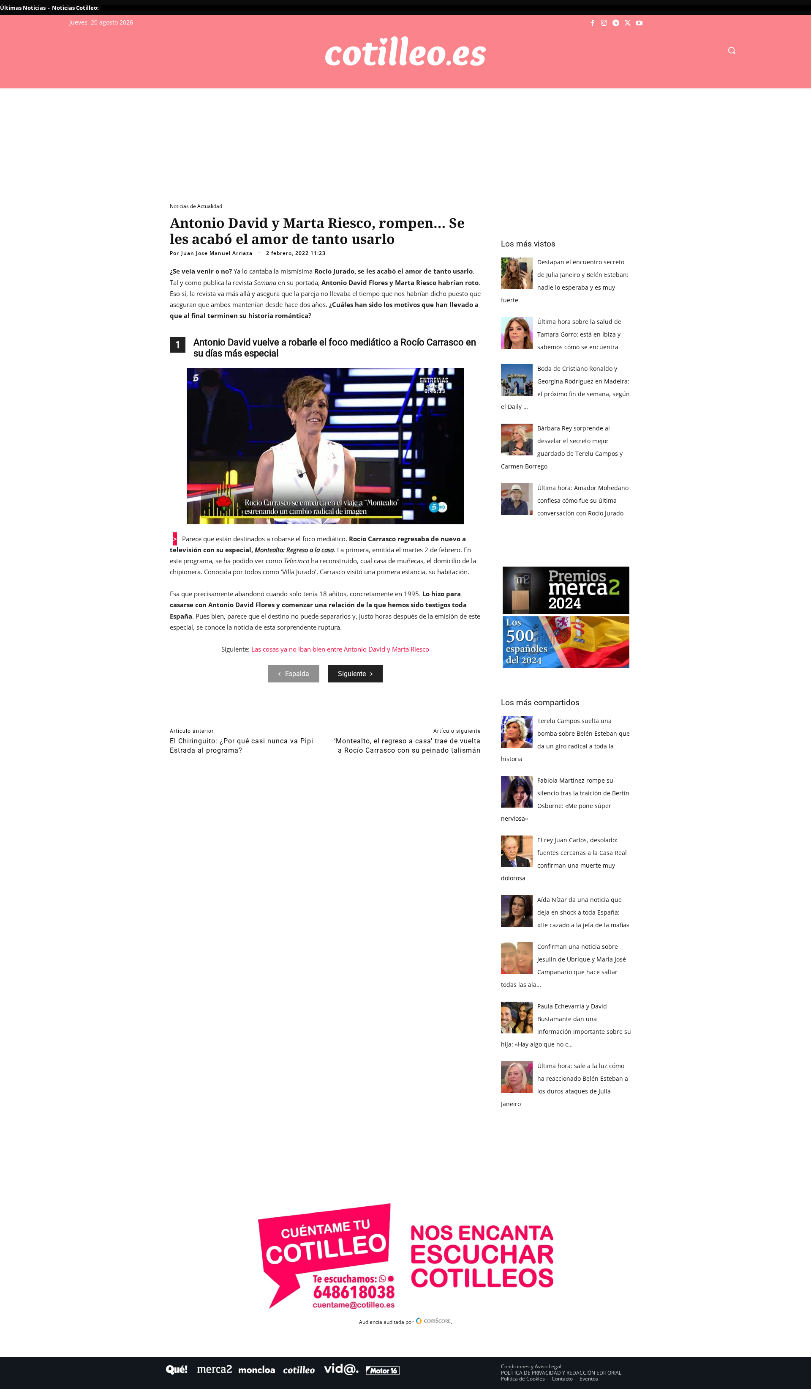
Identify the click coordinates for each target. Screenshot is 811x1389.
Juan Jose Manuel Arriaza (217, 253)
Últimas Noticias (23, 7)
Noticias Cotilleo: (75, 7)
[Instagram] (604, 23)
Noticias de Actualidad (196, 206)
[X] (627, 23)
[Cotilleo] (405, 51)
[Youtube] (639, 23)
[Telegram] (616, 23)
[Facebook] (592, 23)
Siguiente (352, 674)
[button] (731, 50)
